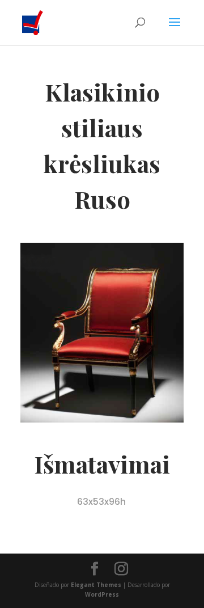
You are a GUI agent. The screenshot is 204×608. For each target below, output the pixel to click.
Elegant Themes (96, 585)
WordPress (102, 594)
